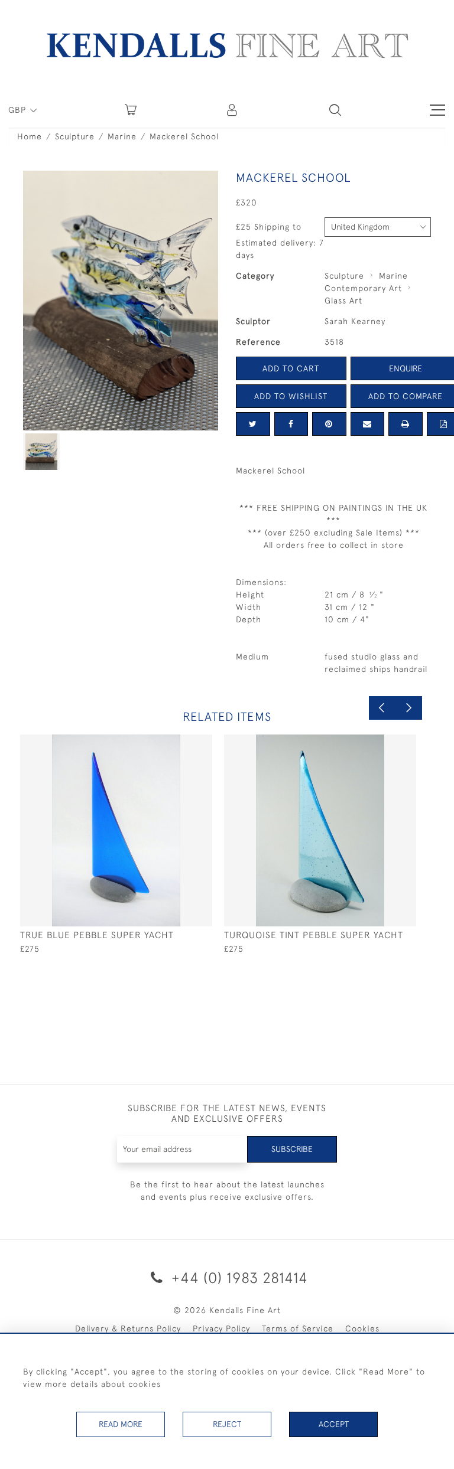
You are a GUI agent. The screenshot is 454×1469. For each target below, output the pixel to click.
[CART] (130, 110)
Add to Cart (290, 368)
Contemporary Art (363, 288)
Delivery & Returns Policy (128, 1328)
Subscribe (292, 1149)
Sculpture (75, 136)
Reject (227, 1424)
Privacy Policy (221, 1328)
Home (29, 136)
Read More (120, 1424)
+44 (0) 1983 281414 (237, 1277)
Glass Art (343, 300)
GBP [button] (18, 110)
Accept (334, 1424)
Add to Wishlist (290, 396)
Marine (122, 136)
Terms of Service (297, 1328)
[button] (335, 110)
